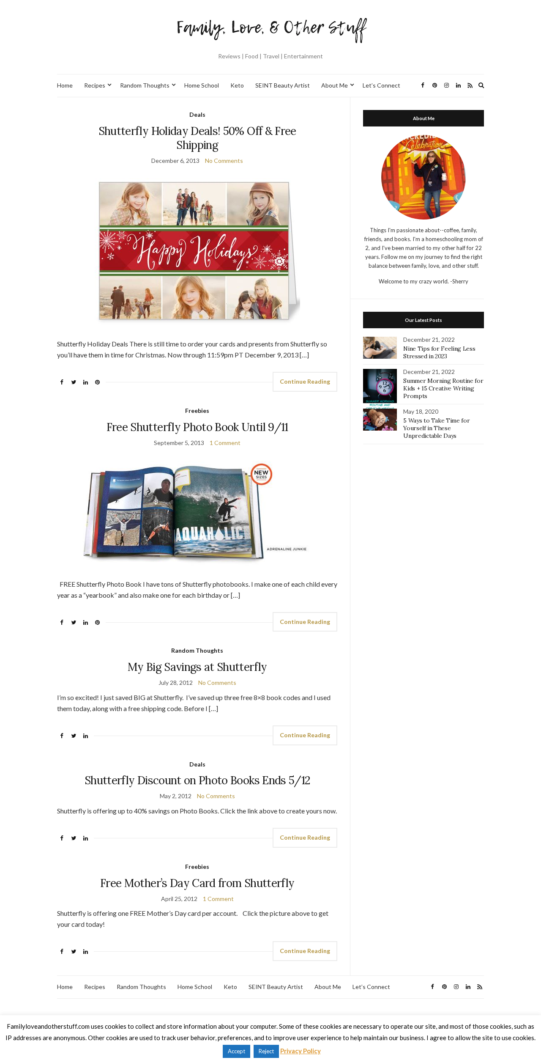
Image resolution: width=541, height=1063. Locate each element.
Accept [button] (236, 1051)
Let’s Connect (381, 85)
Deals (197, 114)
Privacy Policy (300, 1051)
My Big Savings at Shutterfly (197, 667)
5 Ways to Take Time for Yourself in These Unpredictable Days (436, 428)
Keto (237, 85)
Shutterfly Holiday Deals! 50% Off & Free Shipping (197, 138)
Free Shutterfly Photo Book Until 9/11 (197, 427)
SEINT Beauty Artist (282, 85)
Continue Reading (305, 381)
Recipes (94, 85)
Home (65, 85)
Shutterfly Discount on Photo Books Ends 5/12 (197, 780)
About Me (334, 85)
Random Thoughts (144, 85)
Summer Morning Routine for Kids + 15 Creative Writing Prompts (443, 388)
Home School (201, 85)
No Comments (224, 160)
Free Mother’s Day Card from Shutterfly (197, 883)
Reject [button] (266, 1051)
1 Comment (225, 442)
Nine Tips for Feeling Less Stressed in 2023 (439, 352)
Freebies (197, 410)
